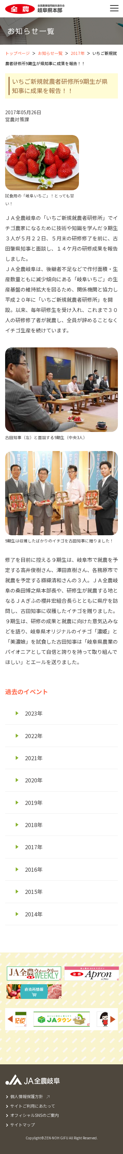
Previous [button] (10, 1019)
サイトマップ (22, 1124)
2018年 (34, 825)
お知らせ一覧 (50, 53)
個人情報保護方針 (26, 1096)
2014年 (34, 914)
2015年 (34, 891)
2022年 (34, 736)
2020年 (34, 780)
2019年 (34, 802)
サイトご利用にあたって (32, 1106)
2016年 (34, 869)
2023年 (34, 713)
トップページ (17, 53)
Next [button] (113, 1019)
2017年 (77, 53)
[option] (90, 1019)
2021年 (34, 758)
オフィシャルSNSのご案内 (34, 1115)
